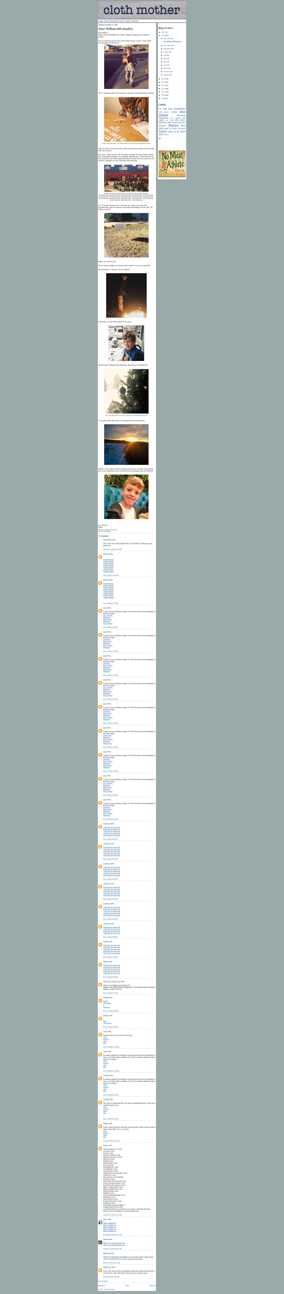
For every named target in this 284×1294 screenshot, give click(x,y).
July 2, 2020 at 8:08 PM (110, 879)
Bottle (170, 109)
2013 (163, 85)
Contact (127, 21)
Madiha (105, 941)
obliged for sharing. (110, 1059)
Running (173, 125)
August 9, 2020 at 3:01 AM (111, 1140)
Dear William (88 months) (172, 41)
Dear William (107, 531)
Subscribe (134, 21)
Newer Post (101, 1285)
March (166, 68)
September (167, 49)
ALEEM (106, 1075)
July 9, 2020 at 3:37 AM (110, 993)
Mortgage (106, 621)
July (165, 55)
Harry (105, 1219)
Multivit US (107, 1267)
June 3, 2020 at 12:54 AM (111, 575)
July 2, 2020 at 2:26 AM (110, 819)
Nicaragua (181, 122)
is (103, 1005)
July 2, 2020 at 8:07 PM (110, 839)
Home (101, 21)
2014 (163, 82)
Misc (169, 122)
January (166, 75)
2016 (163, 35)
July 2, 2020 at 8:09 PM (110, 899)
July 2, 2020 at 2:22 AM (110, 627)
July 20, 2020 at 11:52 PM (111, 1047)
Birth (165, 109)
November (167, 45)
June (165, 58)
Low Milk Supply (177, 120)
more (105, 1041)
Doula (172, 118)
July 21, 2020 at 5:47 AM (111, 1095)
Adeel (105, 1031)
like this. (130, 1035)
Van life (176, 131)
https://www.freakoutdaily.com (114, 1243)
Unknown (106, 824)
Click (105, 1037)
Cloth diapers (164, 112)
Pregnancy (162, 125)
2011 (163, 92)
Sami (105, 608)
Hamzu (105, 1145)
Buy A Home (107, 615)
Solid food (163, 128)
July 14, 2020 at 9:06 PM (110, 1011)
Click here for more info (111, 827)
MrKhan (106, 554)
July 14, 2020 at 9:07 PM (110, 1027)
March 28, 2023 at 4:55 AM (111, 1262)
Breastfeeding (179, 108)
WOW (105, 1001)
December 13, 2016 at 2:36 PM (112, 549)
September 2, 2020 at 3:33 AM (112, 1214)
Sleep (183, 125)
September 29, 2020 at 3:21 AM (112, 1234)
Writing (166, 134)
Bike (160, 109)
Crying (174, 111)
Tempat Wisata (108, 560)
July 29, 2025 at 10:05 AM (111, 1276)
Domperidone (163, 118)
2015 (163, 79)
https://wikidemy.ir (109, 1223)
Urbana (170, 131)
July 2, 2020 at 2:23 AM (110, 675)
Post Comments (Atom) (109, 1289)
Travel (162, 131)
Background (114, 21)
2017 (163, 32)
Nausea (174, 122)
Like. (105, 1021)
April (166, 65)
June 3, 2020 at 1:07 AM (110, 603)
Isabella (105, 1239)
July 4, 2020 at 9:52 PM (110, 957)
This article (107, 1003)
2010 (163, 95)
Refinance (106, 617)
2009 (163, 98)
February (167, 71)
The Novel (181, 128)
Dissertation (181, 115)
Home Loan (107, 619)
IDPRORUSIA (115, 1259)
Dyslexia (178, 118)
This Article (107, 1023)
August (166, 52)
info (104, 1043)
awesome (106, 1007)
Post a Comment (103, 1281)
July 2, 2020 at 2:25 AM (110, 747)
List (167, 120)
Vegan (182, 131)
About (106, 21)
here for (106, 1039)
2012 (163, 89)
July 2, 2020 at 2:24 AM (110, 699)
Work (161, 134)
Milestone (163, 122)
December (167, 38)
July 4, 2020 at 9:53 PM (110, 977)
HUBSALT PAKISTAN (112, 981)
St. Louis (173, 128)
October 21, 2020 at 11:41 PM (112, 1248)
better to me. (114, 1105)
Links (122, 21)
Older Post (152, 1285)
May (165, 62)
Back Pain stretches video (138, 1273)
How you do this (123, 1129)
